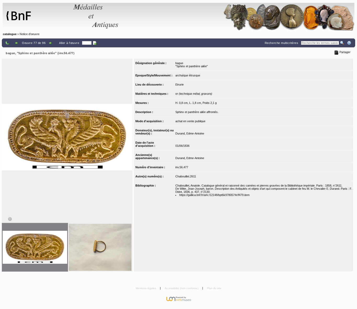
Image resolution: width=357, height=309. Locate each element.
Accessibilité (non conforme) (182, 288)
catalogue (9, 34)
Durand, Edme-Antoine (189, 133)
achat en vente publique (190, 121)
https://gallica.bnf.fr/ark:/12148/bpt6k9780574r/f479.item (214, 194)
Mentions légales (146, 288)
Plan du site (214, 288)
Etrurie (179, 84)
